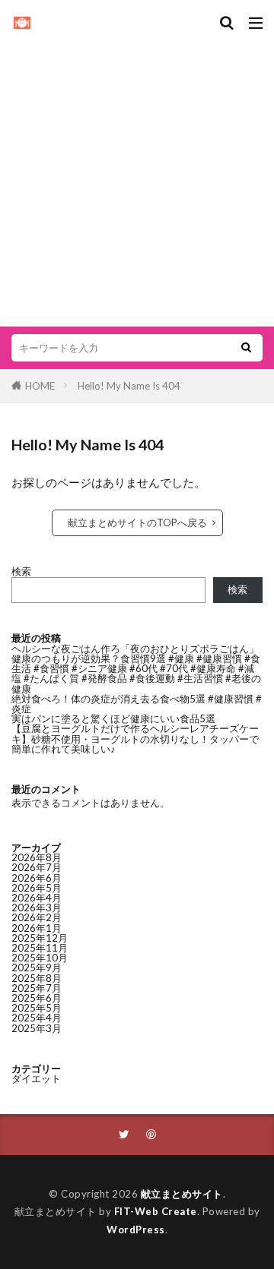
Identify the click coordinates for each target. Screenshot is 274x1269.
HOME (40, 386)
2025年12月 (39, 938)
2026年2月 (36, 917)
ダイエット (36, 1078)
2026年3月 (36, 907)
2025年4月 (36, 1018)
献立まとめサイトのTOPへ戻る (137, 522)
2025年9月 (36, 967)
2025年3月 (36, 1028)
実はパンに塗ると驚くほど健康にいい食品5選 (113, 718)
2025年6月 (36, 998)
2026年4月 (36, 898)
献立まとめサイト (182, 1194)
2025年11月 (39, 948)
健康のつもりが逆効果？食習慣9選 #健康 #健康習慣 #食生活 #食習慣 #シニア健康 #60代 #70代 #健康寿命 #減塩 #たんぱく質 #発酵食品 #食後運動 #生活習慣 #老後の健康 (136, 673)
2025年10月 (39, 958)
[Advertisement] (137, 174)
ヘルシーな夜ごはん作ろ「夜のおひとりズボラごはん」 (135, 648)
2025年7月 (36, 988)
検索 (21, 571)
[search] (246, 347)
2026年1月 (36, 928)
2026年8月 (36, 857)
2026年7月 (36, 867)
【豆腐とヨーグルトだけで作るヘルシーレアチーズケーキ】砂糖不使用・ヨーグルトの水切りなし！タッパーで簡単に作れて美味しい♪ (135, 738)
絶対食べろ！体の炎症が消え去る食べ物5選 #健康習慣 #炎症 (136, 704)
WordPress (136, 1229)
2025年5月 (36, 1008)
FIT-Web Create (155, 1211)
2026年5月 (36, 888)
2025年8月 (36, 978)
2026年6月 (36, 878)
